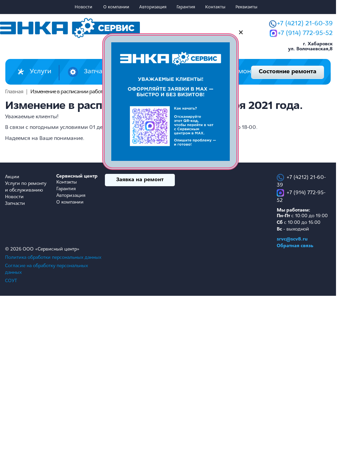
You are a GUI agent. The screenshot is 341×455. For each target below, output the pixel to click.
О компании (116, 7)
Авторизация (153, 7)
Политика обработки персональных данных (53, 257)
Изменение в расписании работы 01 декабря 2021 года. (93, 92)
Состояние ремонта (287, 72)
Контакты (215, 7)
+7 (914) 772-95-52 (305, 33)
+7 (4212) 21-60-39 (305, 23)
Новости (83, 7)
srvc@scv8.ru (292, 239)
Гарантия (185, 7)
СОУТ (11, 280)
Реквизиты (246, 7)
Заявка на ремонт (140, 180)
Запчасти (15, 203)
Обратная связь (295, 245)
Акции (12, 177)
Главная (14, 92)
